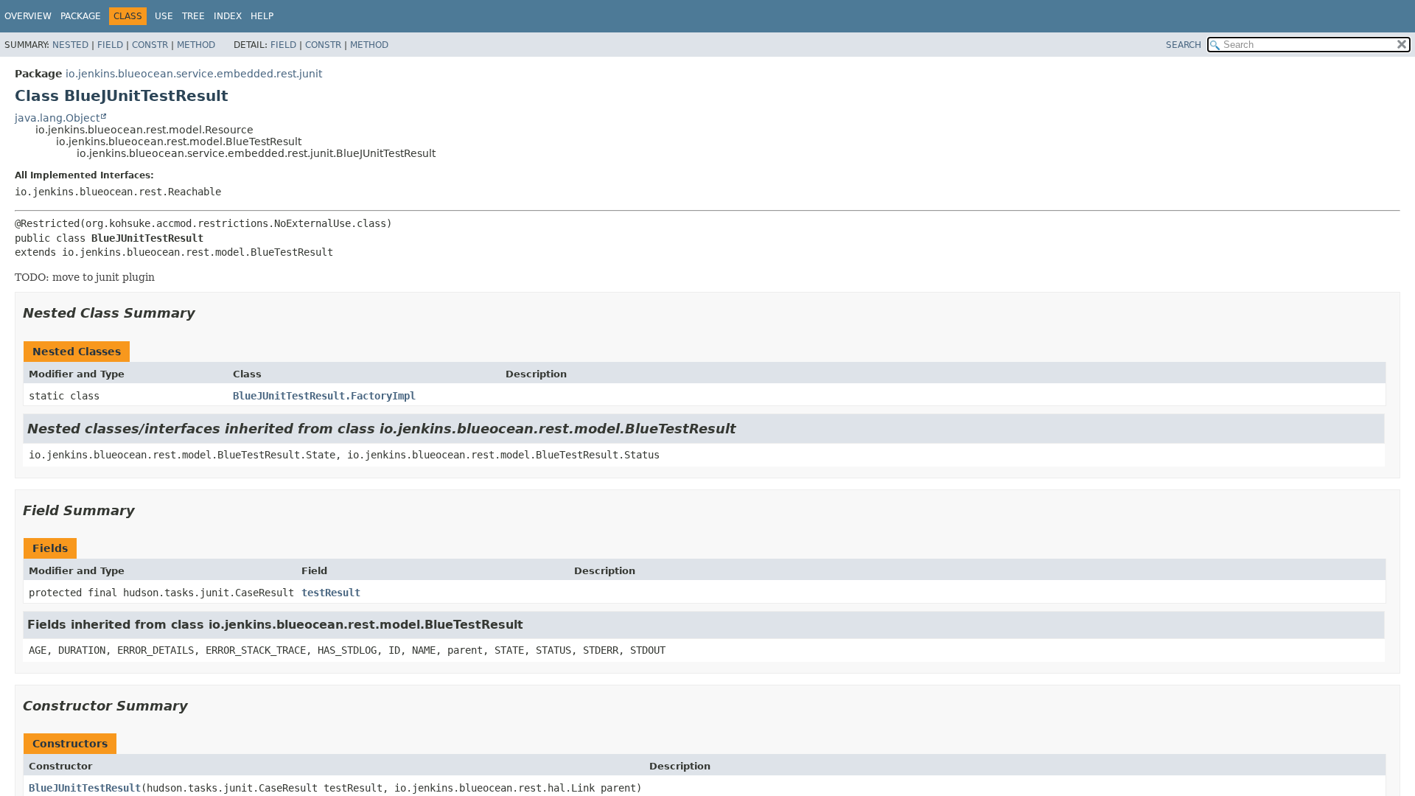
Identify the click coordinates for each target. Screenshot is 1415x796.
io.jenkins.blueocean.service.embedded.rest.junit (194, 74)
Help (262, 16)
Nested (70, 45)
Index (228, 16)
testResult (330, 592)
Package (80, 16)
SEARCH (1183, 45)
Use (164, 16)
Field (110, 45)
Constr (150, 45)
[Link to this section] (206, 313)
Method (196, 45)
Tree (193, 16)
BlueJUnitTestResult (85, 788)
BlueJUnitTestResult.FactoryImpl (324, 396)
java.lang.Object (57, 118)
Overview (28, 16)
